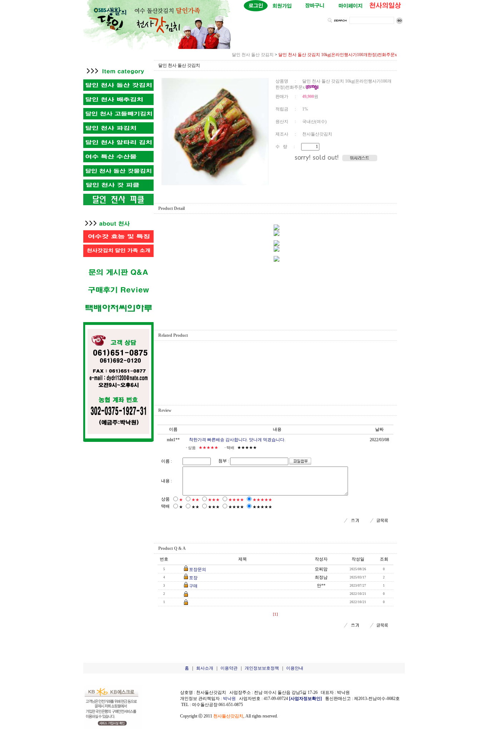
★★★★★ (262, 499)
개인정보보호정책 (262, 668)
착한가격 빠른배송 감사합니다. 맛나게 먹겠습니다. (237, 439)
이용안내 (294, 668)
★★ (195, 499)
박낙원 (229, 698)
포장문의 (197, 569)
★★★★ (236, 499)
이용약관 (229, 668)
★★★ (214, 499)
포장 (193, 577)
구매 (193, 585)
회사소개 (204, 668)
